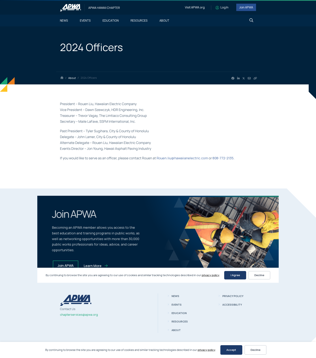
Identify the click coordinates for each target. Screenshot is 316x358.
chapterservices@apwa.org (79, 315)
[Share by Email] (249, 78)
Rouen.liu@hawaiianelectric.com (182, 158)
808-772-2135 (223, 158)
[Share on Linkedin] (238, 78)
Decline (255, 350)
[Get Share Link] (255, 78)
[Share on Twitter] (243, 78)
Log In (224, 7)
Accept (231, 350)
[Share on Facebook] (233, 78)
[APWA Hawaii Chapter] (70, 7)
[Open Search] (251, 20)
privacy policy (206, 350)
